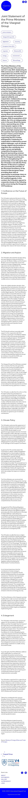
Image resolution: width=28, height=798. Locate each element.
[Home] (6, 6)
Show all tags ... (17, 60)
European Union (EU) (8, 46)
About (3, 775)
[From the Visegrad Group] (26, 773)
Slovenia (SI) (17, 51)
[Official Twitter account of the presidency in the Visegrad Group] (22, 773)
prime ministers (7, 32)
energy (5, 55)
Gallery (4, 779)
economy (17, 41)
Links (3, 783)
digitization (6, 41)
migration (5, 51)
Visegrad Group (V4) (8, 37)
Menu (26, 2)
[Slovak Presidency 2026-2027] (10, 762)
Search (23, 2)
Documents (5, 777)
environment (16, 55)
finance (5, 60)
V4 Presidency (6, 781)
